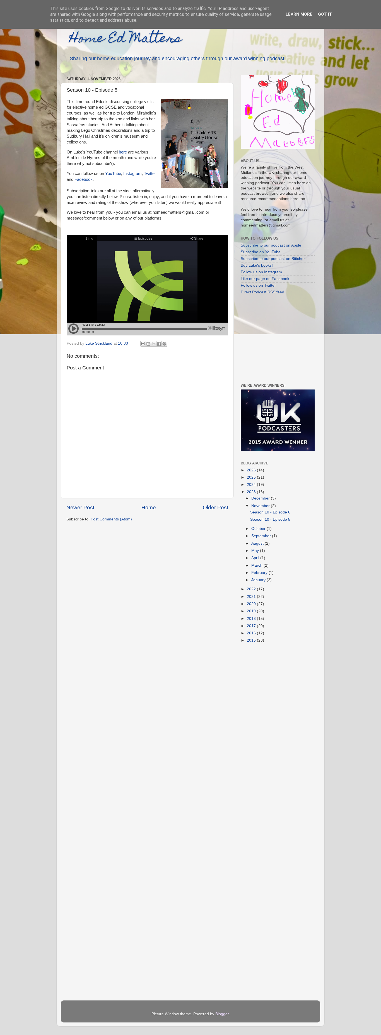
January (259, 580)
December (261, 498)
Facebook (83, 179)
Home (148, 507)
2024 (252, 485)
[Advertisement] (275, 338)
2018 (252, 619)
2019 (252, 611)
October (259, 529)
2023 (252, 492)
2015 (252, 640)
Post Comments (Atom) (111, 519)
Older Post (215, 507)
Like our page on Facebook (265, 279)
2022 (252, 589)
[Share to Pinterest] (164, 344)
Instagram (132, 173)
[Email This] (143, 344)
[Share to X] (153, 344)
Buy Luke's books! (257, 265)
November (261, 506)
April (255, 558)
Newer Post (80, 507)
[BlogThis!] (148, 344)
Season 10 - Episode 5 (270, 519)
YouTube (113, 173)
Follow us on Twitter (258, 285)
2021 (252, 597)
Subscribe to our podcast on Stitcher (273, 259)
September (261, 536)
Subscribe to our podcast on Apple (271, 245)
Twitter (150, 173)
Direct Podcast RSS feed (262, 292)
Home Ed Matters (125, 39)
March (257, 565)
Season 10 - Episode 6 (270, 512)
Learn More (299, 14)
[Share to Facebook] (159, 344)
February (260, 573)
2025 (252, 477)
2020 (252, 604)
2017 (252, 626)
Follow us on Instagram (261, 272)
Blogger (222, 1014)
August (258, 543)
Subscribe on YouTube (261, 252)
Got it (325, 14)
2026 (252, 470)
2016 (252, 633)
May (255, 551)
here (123, 152)
